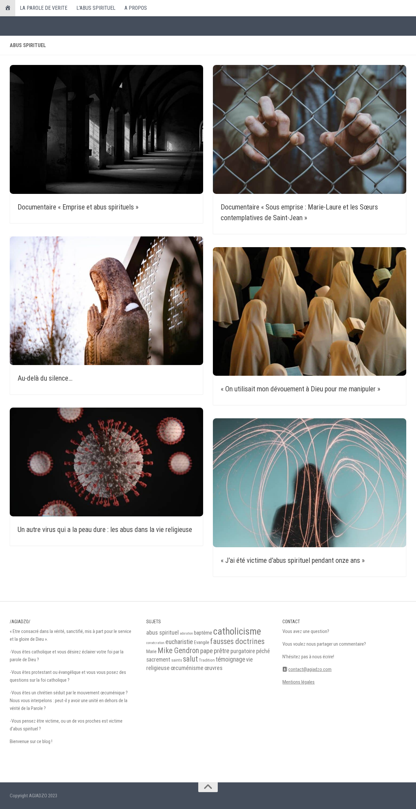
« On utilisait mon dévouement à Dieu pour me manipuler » (300, 389)
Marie (151, 651)
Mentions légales (298, 682)
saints (176, 660)
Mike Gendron (178, 650)
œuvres (213, 668)
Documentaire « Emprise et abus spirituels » (78, 207)
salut (190, 659)
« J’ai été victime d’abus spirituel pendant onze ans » (293, 560)
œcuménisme (187, 668)
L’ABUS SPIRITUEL (95, 8)
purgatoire (242, 651)
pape (206, 651)
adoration (186, 633)
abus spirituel (162, 632)
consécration (155, 643)
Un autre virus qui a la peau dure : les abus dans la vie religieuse (105, 529)
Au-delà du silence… (45, 378)
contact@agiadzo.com (310, 669)
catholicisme (237, 631)
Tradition (207, 660)
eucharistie (179, 642)
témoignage (230, 659)
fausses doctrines (237, 641)
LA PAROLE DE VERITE (43, 8)
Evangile (201, 642)
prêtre (221, 651)
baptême (203, 633)
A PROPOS (135, 8)
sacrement (158, 659)
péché (263, 651)
